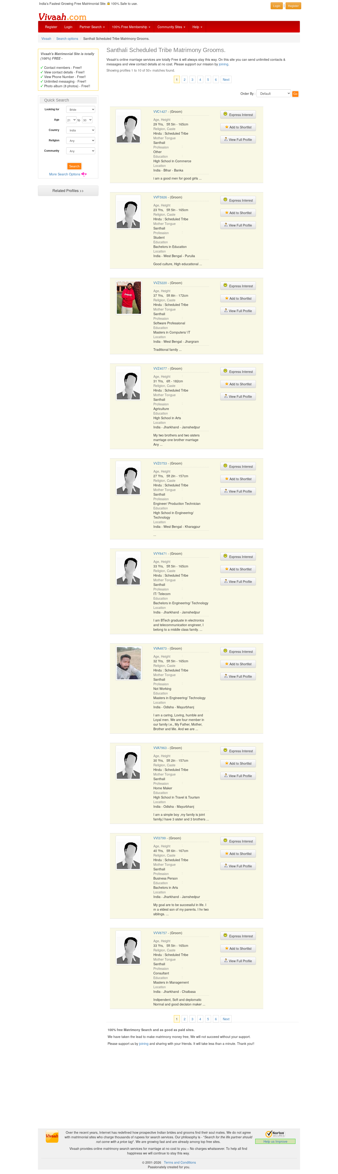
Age (56, 119)
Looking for (52, 109)
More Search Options (64, 174)
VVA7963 (160, 747)
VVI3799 (159, 838)
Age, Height (161, 119)
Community (51, 150)
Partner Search (91, 26)
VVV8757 (160, 932)
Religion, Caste (164, 128)
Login (68, 26)
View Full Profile (240, 139)
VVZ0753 (160, 463)
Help (196, 26)
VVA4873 (160, 648)
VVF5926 (160, 197)
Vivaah (46, 38)
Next (226, 79)
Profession (161, 147)
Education (160, 156)
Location (159, 165)
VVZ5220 (160, 282)
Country (54, 130)
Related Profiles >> (68, 190)
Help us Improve (275, 1141)
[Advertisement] (68, 287)
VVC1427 (160, 111)
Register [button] (293, 6)
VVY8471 (160, 553)
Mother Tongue (164, 138)
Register (51, 26)
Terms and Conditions (180, 1162)
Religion (54, 140)
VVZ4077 (160, 368)
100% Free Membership (130, 26)
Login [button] (276, 6)
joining (223, 64)
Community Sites (170, 26)
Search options (67, 38)
